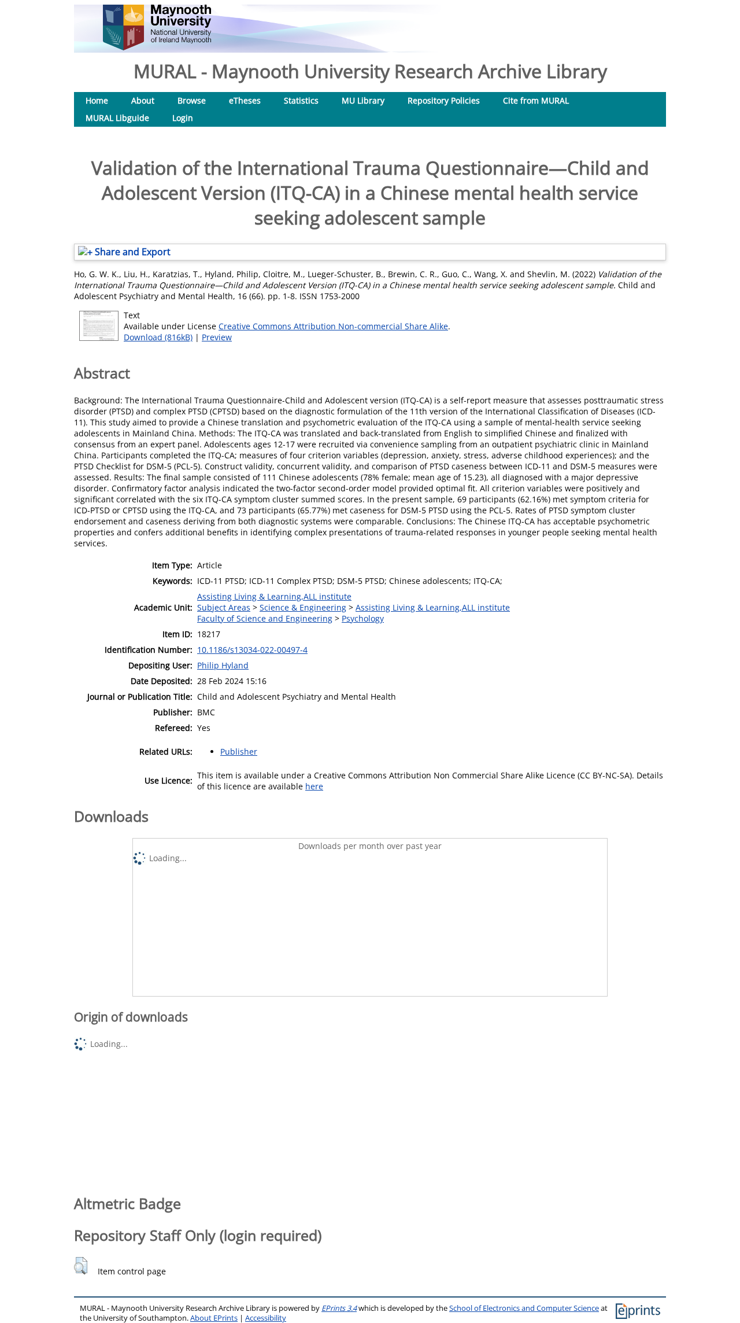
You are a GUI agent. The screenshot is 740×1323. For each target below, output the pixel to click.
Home (97, 100)
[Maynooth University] (157, 47)
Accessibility (265, 1318)
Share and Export (131, 251)
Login (182, 117)
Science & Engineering (303, 607)
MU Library (363, 100)
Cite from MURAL (536, 100)
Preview (217, 337)
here (314, 786)
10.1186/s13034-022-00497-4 (252, 649)
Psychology (363, 618)
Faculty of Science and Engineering (264, 618)
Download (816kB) (158, 337)
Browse (191, 100)
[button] (80, 1265)
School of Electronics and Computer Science (524, 1308)
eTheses (245, 100)
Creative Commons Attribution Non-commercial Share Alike (333, 326)
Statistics (301, 100)
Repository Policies (444, 100)
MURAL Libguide (117, 117)
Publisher (238, 751)
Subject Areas (223, 607)
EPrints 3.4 (339, 1308)
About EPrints (214, 1318)
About (142, 100)
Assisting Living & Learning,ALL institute (274, 596)
